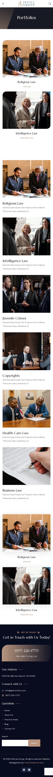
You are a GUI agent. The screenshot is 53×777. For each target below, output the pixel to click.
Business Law (12, 490)
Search (5, 736)
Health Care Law (15, 433)
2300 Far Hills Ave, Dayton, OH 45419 (18, 676)
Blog (6, 724)
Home (7, 710)
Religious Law (27, 82)
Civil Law (27, 86)
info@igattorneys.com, (15, 690)
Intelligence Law (26, 133)
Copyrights (11, 376)
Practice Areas (11, 719)
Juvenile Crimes (14, 318)
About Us (9, 715)
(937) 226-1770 (27, 650)
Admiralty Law (26, 138)
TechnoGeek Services (34, 762)
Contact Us (10, 728)
